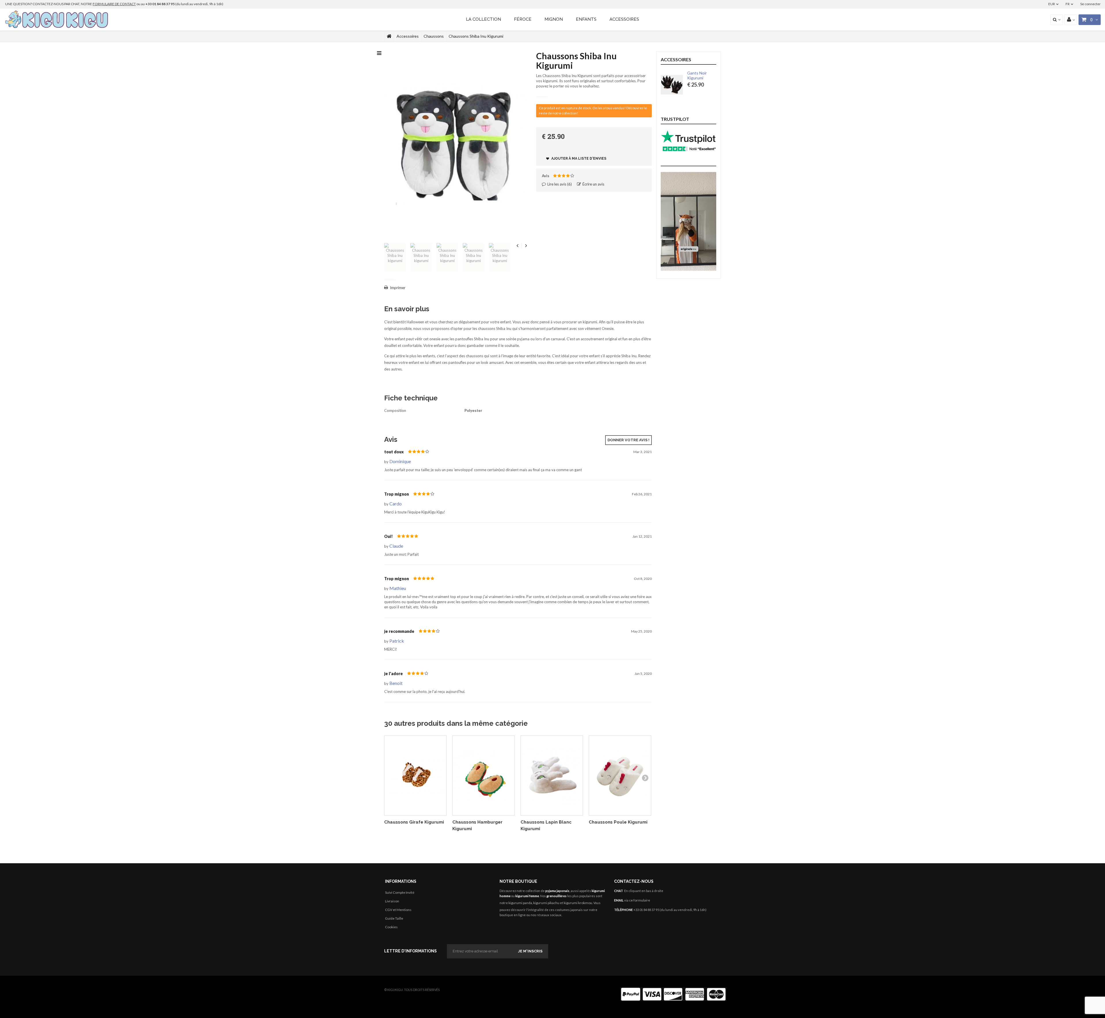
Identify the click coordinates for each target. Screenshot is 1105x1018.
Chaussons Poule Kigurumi (618, 822)
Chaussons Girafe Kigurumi (414, 822)
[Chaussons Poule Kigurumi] (620, 776)
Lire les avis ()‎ (559, 184)
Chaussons (434, 36)
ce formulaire (639, 900)
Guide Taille (394, 918)
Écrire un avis (593, 184)
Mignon (553, 19)
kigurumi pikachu (546, 903)
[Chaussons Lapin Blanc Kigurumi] (552, 776)
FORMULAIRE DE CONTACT (114, 4)
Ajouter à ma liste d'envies (578, 158)
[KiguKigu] (57, 19)
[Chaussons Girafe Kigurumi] (415, 776)
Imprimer (397, 287)
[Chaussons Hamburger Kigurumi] (483, 776)
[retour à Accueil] (389, 36)
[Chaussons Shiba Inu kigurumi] (395, 257)
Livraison (392, 901)
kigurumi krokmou (578, 903)
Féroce (522, 19)
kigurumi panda (520, 903)
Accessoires (624, 19)
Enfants (586, 19)
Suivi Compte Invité (399, 892)
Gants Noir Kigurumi (697, 75)
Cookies (391, 927)
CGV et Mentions (398, 910)
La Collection (483, 19)
